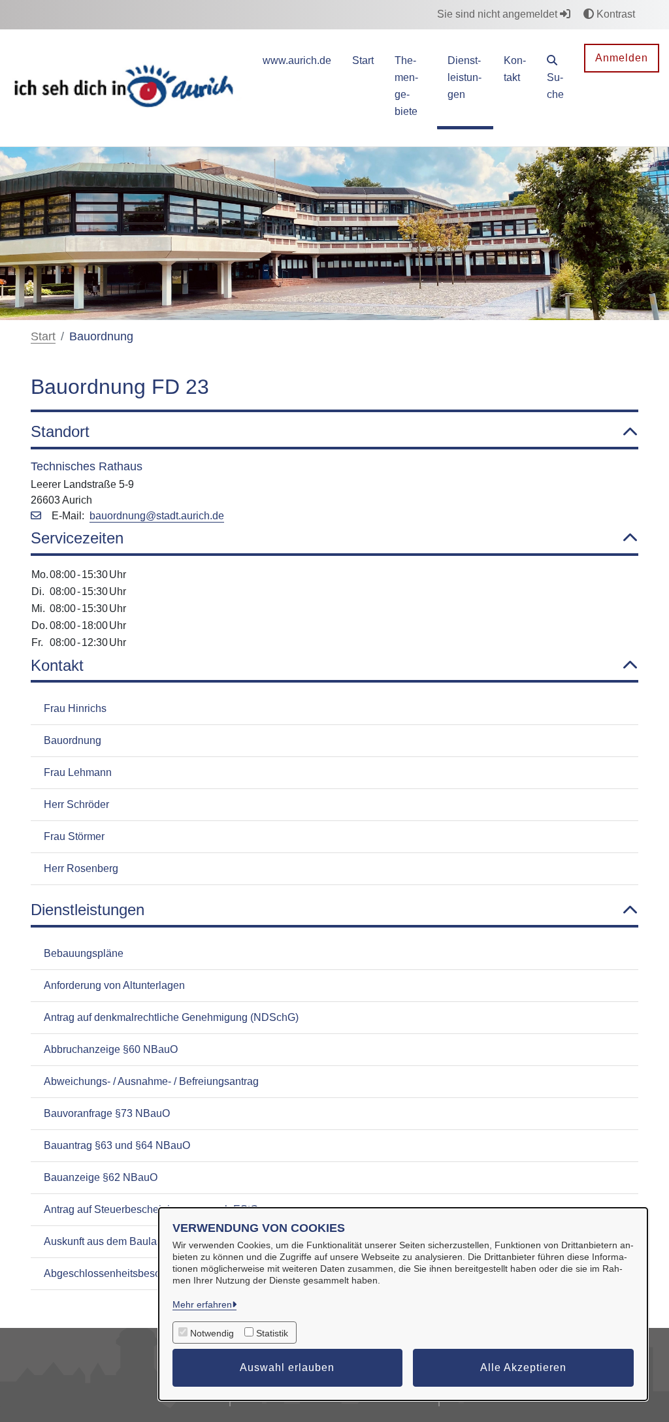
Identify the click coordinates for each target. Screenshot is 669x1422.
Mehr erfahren (202, 1304)
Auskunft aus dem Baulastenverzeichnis (136, 1241)
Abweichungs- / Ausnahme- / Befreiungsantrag (151, 1081)
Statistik (272, 1333)
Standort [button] (60, 431)
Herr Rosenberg (81, 868)
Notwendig (212, 1333)
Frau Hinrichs (75, 708)
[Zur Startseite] (126, 87)
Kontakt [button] (57, 665)
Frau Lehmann (78, 772)
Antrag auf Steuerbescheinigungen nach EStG (151, 1209)
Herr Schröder (76, 804)
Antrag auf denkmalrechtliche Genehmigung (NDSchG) (171, 1017)
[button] (555, 79)
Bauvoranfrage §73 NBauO (107, 1113)
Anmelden (621, 57)
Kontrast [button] (614, 14)
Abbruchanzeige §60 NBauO (111, 1049)
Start (43, 336)
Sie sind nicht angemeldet (498, 14)
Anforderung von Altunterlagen (114, 985)
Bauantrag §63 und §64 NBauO (117, 1145)
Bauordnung (72, 740)
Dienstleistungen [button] (87, 909)
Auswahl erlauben (287, 1367)
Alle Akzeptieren (523, 1367)
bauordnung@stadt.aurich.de (157, 515)
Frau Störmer (74, 836)
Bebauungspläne (83, 953)
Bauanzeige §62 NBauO (100, 1177)
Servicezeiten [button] (77, 538)
